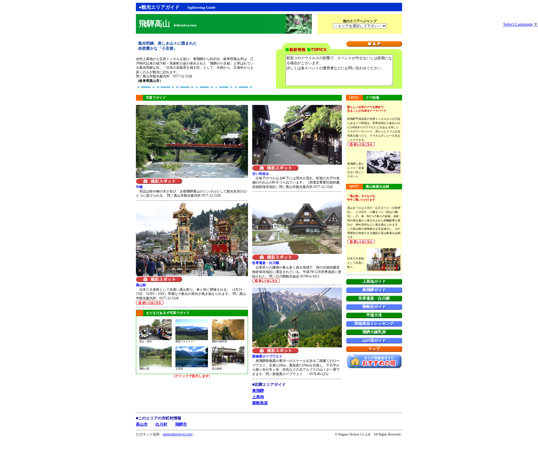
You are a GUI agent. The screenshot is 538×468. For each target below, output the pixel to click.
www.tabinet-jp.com (178, 434)
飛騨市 (181, 424)
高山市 (142, 424)
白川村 (161, 424)
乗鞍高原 (260, 403)
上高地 (258, 397)
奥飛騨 (258, 391)
